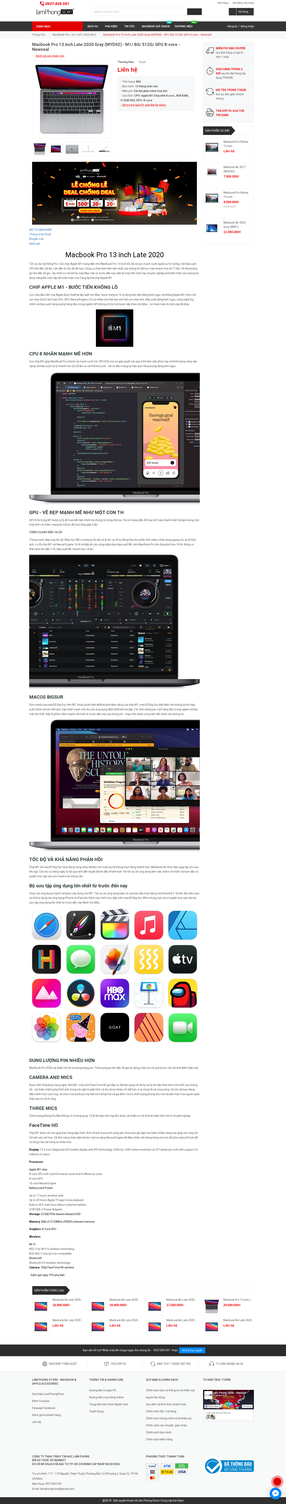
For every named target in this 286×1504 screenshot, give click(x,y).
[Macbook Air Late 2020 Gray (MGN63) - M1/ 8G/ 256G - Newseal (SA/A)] (154, 1306)
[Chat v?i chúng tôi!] (275, 1493)
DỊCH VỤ (93, 26)
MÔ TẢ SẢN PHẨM (40, 229)
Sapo (180, 1500)
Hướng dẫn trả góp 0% (102, 1390)
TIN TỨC (129, 26)
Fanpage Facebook (43, 1408)
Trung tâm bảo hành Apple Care (108, 1404)
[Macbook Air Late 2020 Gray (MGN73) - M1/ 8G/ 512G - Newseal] (211, 1327)
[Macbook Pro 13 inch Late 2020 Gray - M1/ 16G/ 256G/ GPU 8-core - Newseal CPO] (211, 1306)
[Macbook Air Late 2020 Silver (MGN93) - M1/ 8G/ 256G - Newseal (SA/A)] (41, 1306)
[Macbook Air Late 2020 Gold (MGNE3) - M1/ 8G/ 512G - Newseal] (98, 1327)
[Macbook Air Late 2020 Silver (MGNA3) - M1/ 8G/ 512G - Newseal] (154, 1327)
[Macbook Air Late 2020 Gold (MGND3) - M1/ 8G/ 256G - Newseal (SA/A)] (98, 1306)
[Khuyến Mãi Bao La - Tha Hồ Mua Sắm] (114, 193)
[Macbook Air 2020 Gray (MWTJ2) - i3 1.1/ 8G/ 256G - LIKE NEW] (212, 228)
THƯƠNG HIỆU (185, 25)
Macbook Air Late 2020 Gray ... (184, 1299)
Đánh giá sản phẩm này (49, 55)
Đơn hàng (223, 2)
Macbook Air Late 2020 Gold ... (128, 1299)
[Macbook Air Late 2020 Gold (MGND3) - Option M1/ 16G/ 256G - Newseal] (41, 1327)
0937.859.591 (57, 3)
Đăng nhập (247, 26)
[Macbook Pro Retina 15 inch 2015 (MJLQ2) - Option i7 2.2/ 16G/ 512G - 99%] (212, 198)
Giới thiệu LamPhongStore (48, 1394)
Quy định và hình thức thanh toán (166, 1404)
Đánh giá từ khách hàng (46, 1415)
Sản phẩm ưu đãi (217, 130)
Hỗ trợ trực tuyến (192, 1350)
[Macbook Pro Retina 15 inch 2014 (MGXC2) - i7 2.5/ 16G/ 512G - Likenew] (212, 147)
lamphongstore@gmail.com (57, 1488)
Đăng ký (232, 26)
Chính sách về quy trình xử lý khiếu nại (168, 1418)
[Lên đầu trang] (279, 1469)
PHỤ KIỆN (111, 26)
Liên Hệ (36, 1422)
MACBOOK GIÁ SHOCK (156, 25)
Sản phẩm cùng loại (49, 1290)
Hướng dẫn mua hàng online (106, 1397)
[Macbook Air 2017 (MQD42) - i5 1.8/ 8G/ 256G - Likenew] (212, 173)
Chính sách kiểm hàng (159, 1439)
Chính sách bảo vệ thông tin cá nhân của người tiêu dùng (170, 1394)
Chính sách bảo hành (158, 1432)
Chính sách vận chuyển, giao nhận (166, 1425)
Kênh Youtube (40, 1401)
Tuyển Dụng (96, 1411)
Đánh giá (34, 243)
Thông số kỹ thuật (40, 234)
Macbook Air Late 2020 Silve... (71, 1299)
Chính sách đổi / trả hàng (161, 1411)
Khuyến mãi (36, 238)
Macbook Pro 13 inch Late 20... (241, 1299)
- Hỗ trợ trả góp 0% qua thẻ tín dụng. (143, 105)
